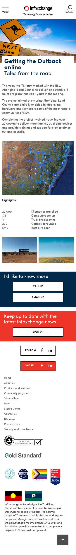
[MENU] (5, 7)
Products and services (17, 388)
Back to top (62, 540)
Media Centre (12, 409)
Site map (9, 419)
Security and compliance (18, 429)
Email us (38, 297)
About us (9, 383)
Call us (38, 286)
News (7, 403)
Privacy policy (12, 424)
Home (7, 378)
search (69, 9)
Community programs (17, 393)
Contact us (10, 414)
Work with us (11, 398)
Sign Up (38, 332)
